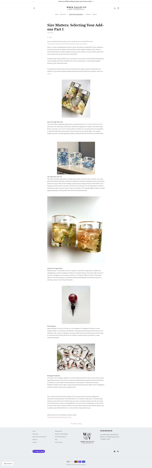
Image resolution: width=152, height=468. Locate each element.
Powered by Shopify (81, 464)
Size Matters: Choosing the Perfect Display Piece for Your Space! (67, 43)
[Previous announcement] (33, 1)
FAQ (56, 439)
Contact (34, 442)
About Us (34, 439)
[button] (34, 8)
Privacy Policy (59, 442)
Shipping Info (58, 431)
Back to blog (77, 424)
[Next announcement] (119, 1)
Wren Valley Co (73, 464)
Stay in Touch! (8, 463)
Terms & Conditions (60, 436)
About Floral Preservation (39, 436)
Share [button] (50, 37)
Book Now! (35, 434)
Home (34, 431)
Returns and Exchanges (61, 434)
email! (49, 73)
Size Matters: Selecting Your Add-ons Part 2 (59, 417)
